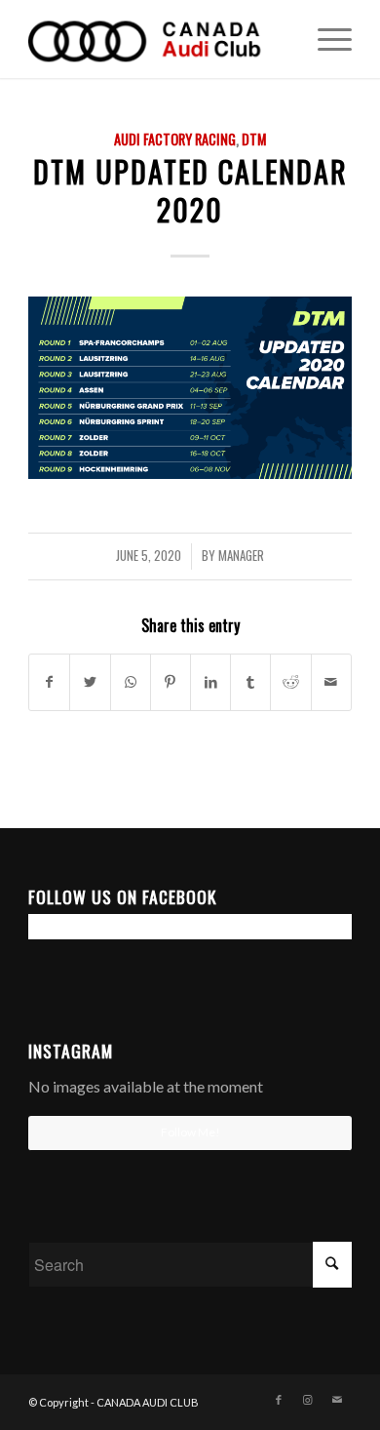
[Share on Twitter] (89, 682)
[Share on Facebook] (49, 682)
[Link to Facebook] (278, 1399)
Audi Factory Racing (175, 139)
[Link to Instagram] (308, 1399)
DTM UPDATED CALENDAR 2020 (190, 190)
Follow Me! (190, 1132)
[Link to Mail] (337, 1399)
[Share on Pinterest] (170, 682)
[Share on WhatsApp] (130, 682)
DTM (254, 139)
